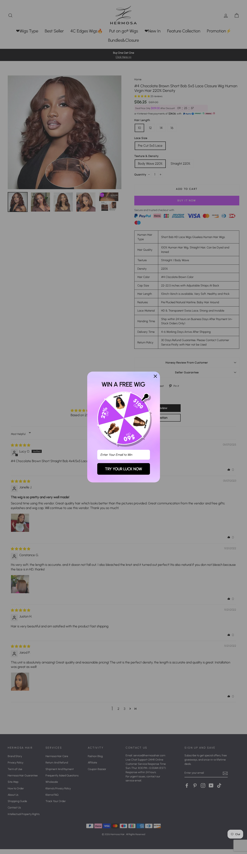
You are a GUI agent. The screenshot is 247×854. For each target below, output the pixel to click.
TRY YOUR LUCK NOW (123, 469)
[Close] (155, 376)
